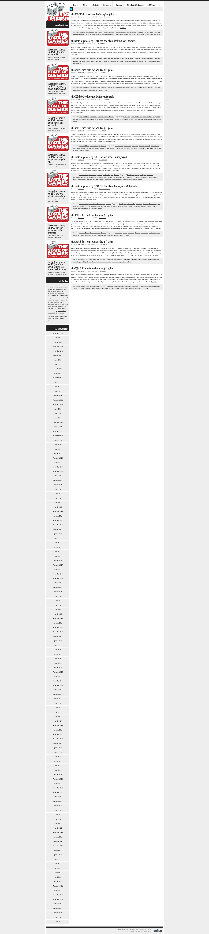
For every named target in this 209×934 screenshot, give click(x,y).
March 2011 (58, 881)
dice (77, 119)
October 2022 (57, 355)
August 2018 (58, 485)
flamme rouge (153, 204)
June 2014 (57, 708)
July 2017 (58, 543)
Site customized (130, 931)
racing (117, 34)
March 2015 (58, 667)
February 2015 (58, 672)
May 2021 (58, 387)
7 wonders (130, 58)
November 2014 (58, 685)
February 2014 (58, 725)
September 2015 (57, 641)
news (150, 177)
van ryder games (84, 150)
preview (75, 179)
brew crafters (142, 32)
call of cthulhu (135, 116)
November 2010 (58, 899)
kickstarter (130, 177)
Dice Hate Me (57, 11)
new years (135, 61)
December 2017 (58, 520)
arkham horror (119, 146)
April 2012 (58, 823)
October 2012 (57, 797)
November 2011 (58, 846)
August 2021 (58, 382)
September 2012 (57, 801)
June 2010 (57, 922)
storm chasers (136, 34)
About (85, 5)
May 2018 (58, 498)
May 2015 (58, 659)
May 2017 (58, 552)
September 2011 (57, 855)
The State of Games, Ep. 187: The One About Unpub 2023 (57, 86)
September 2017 (57, 534)
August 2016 (58, 592)
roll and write (127, 34)
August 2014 (58, 699)
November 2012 (58, 792)
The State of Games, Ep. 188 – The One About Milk (57, 52)
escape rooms (77, 61)
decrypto (147, 146)
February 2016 (58, 618)
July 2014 (58, 703)
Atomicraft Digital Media (144, 931)
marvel (104, 34)
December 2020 (58, 404)
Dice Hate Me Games (135, 5)
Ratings (95, 5)
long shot (98, 34)
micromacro (128, 61)
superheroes (157, 119)
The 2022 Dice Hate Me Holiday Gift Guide (92, 14)
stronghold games (117, 179)
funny (105, 177)
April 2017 (58, 556)
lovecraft (131, 119)
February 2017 (58, 565)
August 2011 (58, 859)
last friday (103, 206)
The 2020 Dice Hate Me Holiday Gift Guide (92, 96)
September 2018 (57, 480)
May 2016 (58, 605)
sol (94, 179)
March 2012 (58, 828)
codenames (144, 233)
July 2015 (58, 650)
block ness (126, 32)
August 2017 (58, 538)
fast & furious (135, 87)
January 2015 (58, 676)
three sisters (145, 34)
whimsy (75, 121)
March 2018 (58, 507)
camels (125, 233)
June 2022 (57, 360)
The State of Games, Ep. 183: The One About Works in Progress (57, 229)
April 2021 (58, 391)
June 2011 (58, 868)
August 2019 (58, 440)
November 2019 (58, 436)
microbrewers (110, 34)
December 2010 (58, 895)
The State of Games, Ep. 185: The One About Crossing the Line (57, 158)
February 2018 (58, 511)
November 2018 (58, 471)
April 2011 (58, 877)
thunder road (93, 208)
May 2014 (58, 712)
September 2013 (57, 748)
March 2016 (58, 614)
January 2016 (58, 623)
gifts (140, 87)
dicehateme (81, 17)
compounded (76, 177)
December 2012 (58, 788)
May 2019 (58, 445)
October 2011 (58, 850)
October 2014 (57, 690)
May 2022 (58, 364)
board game (133, 32)
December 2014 (58, 681)
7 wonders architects (140, 58)
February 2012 (58, 832)
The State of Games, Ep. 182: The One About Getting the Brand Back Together (57, 265)
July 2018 (58, 489)
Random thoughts (103, 32)
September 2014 (57, 694)
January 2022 (58, 373)
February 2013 (58, 779)
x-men (105, 90)
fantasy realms (86, 61)
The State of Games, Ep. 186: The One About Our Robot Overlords (57, 121)
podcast (99, 58)
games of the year (107, 61)
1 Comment (101, 43)
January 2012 (58, 837)
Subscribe (107, 5)
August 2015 (58, 645)
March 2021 (58, 396)
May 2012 (58, 819)
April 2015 (58, 663)
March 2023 (58, 342)
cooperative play (152, 286)
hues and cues (86, 90)
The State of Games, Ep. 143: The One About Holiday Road (99, 157)
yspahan (127, 235)
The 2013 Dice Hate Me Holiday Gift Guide (92, 268)
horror (121, 119)
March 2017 (58, 560)
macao (142, 177)
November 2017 (58, 525)
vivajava (123, 262)
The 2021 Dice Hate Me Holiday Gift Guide (92, 70)
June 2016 (57, 601)
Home (75, 5)
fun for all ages (98, 119)
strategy (156, 148)
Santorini (130, 206)
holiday (97, 148)
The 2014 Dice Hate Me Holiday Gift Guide (92, 241)
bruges (137, 175)
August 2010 (58, 913)
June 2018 (57, 494)
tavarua (75, 208)
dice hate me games (78, 34)
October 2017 (57, 529)
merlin (146, 177)
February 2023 (58, 346)
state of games (77, 63)
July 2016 (58, 596)
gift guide (91, 148)
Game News (93, 32)
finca (78, 148)
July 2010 (58, 917)
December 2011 (58, 841)
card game (149, 32)
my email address (61, 311)
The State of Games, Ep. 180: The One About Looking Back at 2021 (103, 41)
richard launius (148, 119)
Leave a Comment (104, 17)
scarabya (143, 148)
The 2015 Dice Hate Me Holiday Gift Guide (92, 215)
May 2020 (58, 413)
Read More (123, 28)
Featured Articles (84, 32)
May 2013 (58, 766)
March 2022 (58, 369)
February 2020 (58, 422)
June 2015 (57, 654)
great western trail (147, 87)
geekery (118, 177)
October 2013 (57, 743)
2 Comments (103, 159)
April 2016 (58, 609)
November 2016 (58, 578)
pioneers (123, 148)
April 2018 (58, 503)
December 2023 (58, 333)
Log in (149, 930)
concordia (157, 58)
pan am (101, 90)
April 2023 (58, 338)
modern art (94, 90)
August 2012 (58, 806)
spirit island (150, 148)
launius (126, 119)
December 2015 (58, 627)
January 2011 (57, 890)
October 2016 (57, 583)
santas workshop (155, 61)
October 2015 (57, 636)
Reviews (111, 32)
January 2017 (58, 569)
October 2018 (57, 476)
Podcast (119, 5)
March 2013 (58, 774)
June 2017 (57, 547)
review (121, 34)
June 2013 (57, 761)
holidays (115, 61)
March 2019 (58, 453)
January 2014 (58, 730)
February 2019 (58, 458)
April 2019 (58, 449)
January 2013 (58, 783)
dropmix (95, 177)
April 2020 (58, 418)
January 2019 (58, 462)
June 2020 (57, 409)
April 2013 (58, 770)
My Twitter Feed (71, 9)
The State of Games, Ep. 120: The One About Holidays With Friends (104, 186)
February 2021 (58, 400)
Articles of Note (83, 58)
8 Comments (102, 271)
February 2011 (58, 886)
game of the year (96, 61)
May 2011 (58, 873)
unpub (135, 179)
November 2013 (58, 739)
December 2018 (58, 467)
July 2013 (58, 757)
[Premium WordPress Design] (158, 933)
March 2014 (58, 721)
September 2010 (57, 908)
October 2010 (57, 904)
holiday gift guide (90, 34)
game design (111, 177)
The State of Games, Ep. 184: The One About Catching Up (57, 194)
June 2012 (57, 815)
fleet (92, 119)
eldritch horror (86, 288)
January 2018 (58, 516)
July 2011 (58, 864)
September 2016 (57, 587)
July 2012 (58, 810)
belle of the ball (118, 259)
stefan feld (108, 179)
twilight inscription (154, 34)
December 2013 (58, 734)
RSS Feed (152, 5)
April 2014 (58, 716)
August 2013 (58, 752)
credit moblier (153, 233)
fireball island (84, 148)
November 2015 (58, 632)
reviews (147, 61)
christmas (156, 32)
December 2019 (58, 431)
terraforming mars (83, 208)
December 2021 (58, 378)
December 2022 (58, 351)
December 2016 (58, 574)
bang (115, 286)
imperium (121, 61)
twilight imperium (128, 179)
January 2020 (58, 427)
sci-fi (135, 206)
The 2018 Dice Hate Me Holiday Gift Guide (92, 128)
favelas (101, 177)
